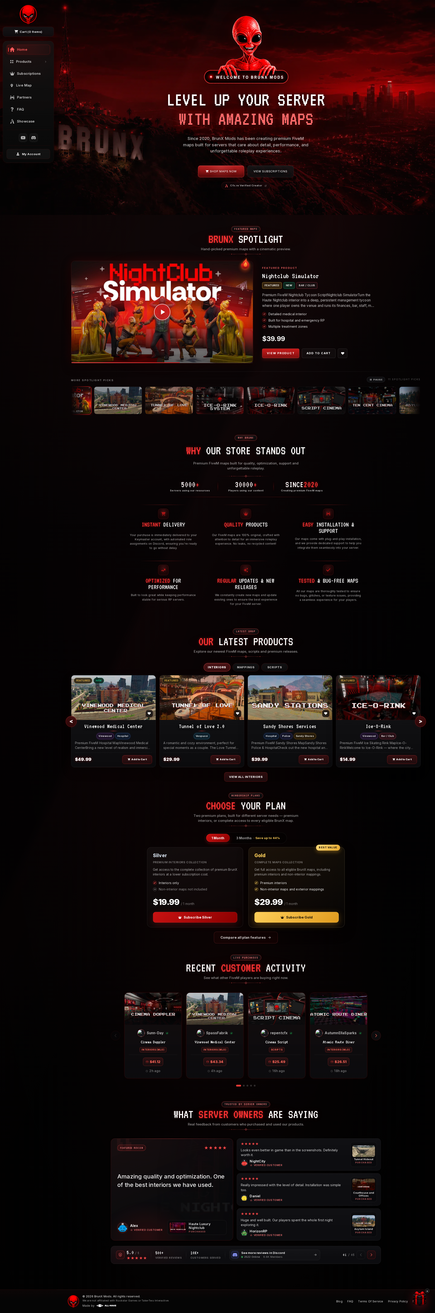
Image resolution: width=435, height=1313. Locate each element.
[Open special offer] (419, 1298)
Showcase (26, 121)
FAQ (20, 109)
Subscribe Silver (198, 917)
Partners (24, 97)
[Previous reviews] (361, 1254)
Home (22, 50)
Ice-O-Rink (47, 1304)
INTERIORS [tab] (217, 667)
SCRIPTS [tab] (274, 667)
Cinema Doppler (153, 1042)
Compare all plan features (243, 937)
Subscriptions (29, 74)
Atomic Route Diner (338, 1042)
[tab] (218, 838)
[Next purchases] (376, 1035)
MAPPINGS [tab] (246, 667)
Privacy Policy (398, 1301)
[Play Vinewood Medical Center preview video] (162, 312)
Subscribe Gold (299, 917)
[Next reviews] (371, 1254)
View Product (281, 356)
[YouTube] (23, 137)
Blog (339, 1301)
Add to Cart (319, 356)
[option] (77, 400)
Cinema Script (276, 1042)
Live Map (24, 85)
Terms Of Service (370, 1301)
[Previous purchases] (115, 1035)
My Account (31, 154)
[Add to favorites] (342, 356)
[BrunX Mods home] (28, 14)
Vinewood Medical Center (215, 1042)
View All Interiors (246, 777)
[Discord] (33, 137)
